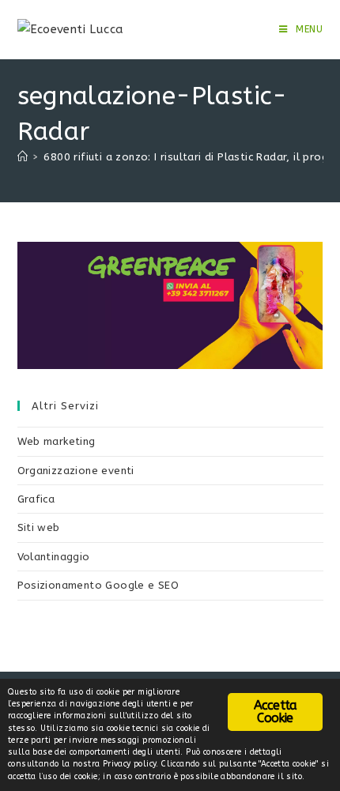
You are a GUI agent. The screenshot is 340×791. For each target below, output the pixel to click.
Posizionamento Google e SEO (98, 585)
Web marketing (56, 441)
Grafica (36, 499)
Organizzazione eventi (75, 470)
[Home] (22, 157)
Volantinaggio (53, 557)
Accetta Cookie (275, 711)
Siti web (38, 527)
